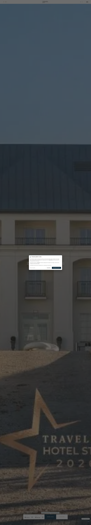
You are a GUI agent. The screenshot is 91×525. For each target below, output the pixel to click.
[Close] (60, 257)
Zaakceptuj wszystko (56, 267)
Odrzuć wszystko (32, 267)
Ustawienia (48, 267)
